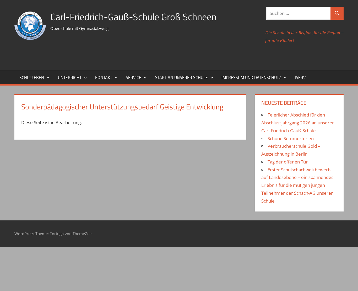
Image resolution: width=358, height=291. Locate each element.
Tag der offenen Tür (288, 162)
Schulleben (31, 77)
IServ (300, 77)
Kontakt (103, 77)
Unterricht (70, 77)
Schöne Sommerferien (291, 138)
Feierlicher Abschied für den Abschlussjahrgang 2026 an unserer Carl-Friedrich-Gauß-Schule (297, 123)
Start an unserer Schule (181, 77)
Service (133, 77)
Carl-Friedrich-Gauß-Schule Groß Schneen (133, 16)
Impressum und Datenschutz (251, 77)
